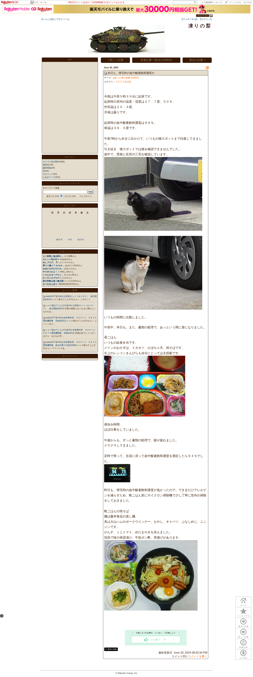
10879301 (202, 15)
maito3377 (51, 296)
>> (211, 2)
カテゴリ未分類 (50, 161)
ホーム (44, 19)
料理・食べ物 (40, 2)
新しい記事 (243, 637)
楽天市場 (247, 2)
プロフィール (63, 19)
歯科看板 (47, 168)
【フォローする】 (189, 19)
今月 (70, 239)
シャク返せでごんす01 (56, 305)
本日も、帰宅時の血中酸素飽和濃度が (131, 72)
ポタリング (48, 174)
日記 (52, 19)
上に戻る (243, 658)
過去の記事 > (197, 60)
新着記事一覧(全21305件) (156, 60)
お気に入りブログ (70, 251)
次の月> (80, 239)
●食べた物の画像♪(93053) (126, 77)
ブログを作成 (234, 2)
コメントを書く (197, 656)
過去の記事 (243, 626)
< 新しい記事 (115, 60)
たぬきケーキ (49, 177)
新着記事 (243, 647)
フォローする (243, 616)
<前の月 (59, 239)
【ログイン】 (206, 19)
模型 (45, 165)
